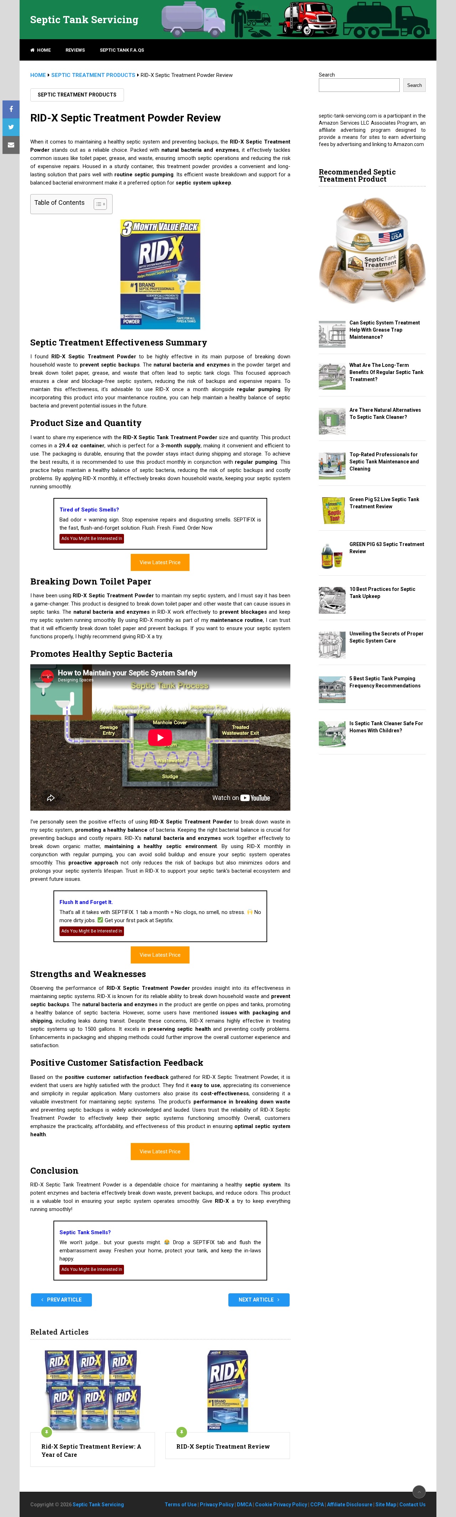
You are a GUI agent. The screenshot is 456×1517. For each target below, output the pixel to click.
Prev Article (64, 1300)
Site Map (385, 1504)
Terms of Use (181, 1504)
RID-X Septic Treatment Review (223, 1446)
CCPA (317, 1504)
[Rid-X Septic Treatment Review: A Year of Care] (92, 1391)
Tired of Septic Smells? (89, 509)
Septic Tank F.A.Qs (122, 50)
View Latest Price (160, 562)
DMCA (244, 1504)
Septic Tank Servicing (84, 20)
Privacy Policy (217, 1504)
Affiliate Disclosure (349, 1504)
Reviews (75, 50)
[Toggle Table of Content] (96, 204)
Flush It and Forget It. (86, 902)
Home (43, 50)
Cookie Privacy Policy (281, 1504)
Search (327, 75)
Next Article (257, 1300)
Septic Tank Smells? (85, 1232)
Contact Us (412, 1504)
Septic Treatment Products (77, 95)
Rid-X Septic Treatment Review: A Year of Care (91, 1450)
